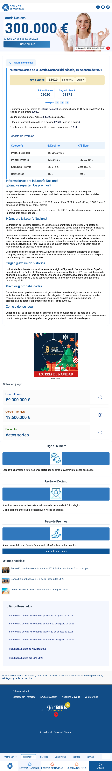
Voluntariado (91, 697)
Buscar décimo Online (56, 551)
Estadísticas (60, 757)
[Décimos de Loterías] (9, 766)
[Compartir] (98, 7)
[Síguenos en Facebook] (103, 7)
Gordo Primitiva (15, 411)
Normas (90, 757)
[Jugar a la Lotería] (100, 766)
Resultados (28, 757)
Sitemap (68, 732)
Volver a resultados (23, 62)
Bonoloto (11, 429)
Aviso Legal (46, 732)
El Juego (44, 757)
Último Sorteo (10, 757)
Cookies (58, 732)
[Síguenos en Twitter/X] (108, 7)
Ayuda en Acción (48, 697)
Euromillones (13, 394)
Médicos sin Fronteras (24, 697)
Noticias (76, 757)
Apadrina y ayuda (71, 697)
